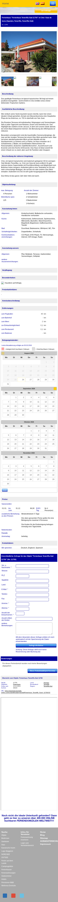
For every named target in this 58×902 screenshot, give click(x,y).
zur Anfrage (46, 11)
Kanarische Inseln (8, 848)
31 (8, 384)
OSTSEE (4, 857)
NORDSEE (5, 854)
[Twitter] (22, 896)
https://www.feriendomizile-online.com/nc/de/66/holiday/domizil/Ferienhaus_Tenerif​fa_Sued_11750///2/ (25, 691)
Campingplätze (7, 866)
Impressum (45, 844)
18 (38, 406)
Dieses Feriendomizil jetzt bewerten (42, 671)
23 (23, 411)
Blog (42, 835)
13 (53, 402)
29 (46, 380)
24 (31, 411)
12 (46, 402)
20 (53, 406)
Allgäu (3, 835)
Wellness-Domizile (8, 886)
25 (38, 411)
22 (15, 411)
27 (31, 380)
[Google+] (13, 896)
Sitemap (44, 838)
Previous (5, 52)
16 (23, 406)
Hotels (3, 879)
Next (52, 52)
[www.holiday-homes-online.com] (37, 3)
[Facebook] (5, 896)
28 (38, 380)
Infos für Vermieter (25, 833)
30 (53, 380)
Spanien (46, 682)
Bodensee (5, 838)
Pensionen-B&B (7, 882)
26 (23, 380)
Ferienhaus (16, 684)
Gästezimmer (6, 876)
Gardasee (5, 841)
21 (8, 411)
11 (38, 402)
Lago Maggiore (7, 851)
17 (31, 406)
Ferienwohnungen (8, 873)
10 (31, 402)
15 (15, 406)
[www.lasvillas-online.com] (42, 3)
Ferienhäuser (6, 870)
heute (5, 490)
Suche (4, 832)
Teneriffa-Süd (48, 686)
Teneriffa (46, 684)
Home (5, 3)
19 (46, 406)
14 (8, 406)
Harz (3, 845)
